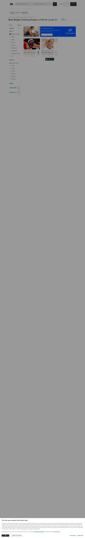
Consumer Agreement (39, 531)
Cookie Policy (80, 535)
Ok (5, 535)
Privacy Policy (57, 531)
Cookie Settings (16, 535)
